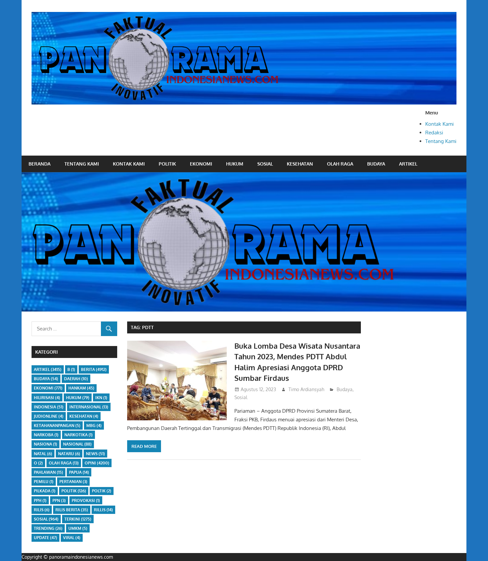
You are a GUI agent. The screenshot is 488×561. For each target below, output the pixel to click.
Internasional (88, 406)
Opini (97, 462)
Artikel (408, 164)
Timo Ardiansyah (306, 389)
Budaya (376, 164)
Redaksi (434, 132)
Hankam (81, 388)
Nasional (77, 444)
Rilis (41, 509)
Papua (79, 472)
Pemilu (43, 481)
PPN (59, 500)
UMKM (77, 528)
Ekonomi (201, 164)
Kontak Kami (439, 124)
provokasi (86, 500)
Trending (48, 528)
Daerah (76, 378)
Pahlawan (48, 472)
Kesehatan (300, 164)
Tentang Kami (440, 141)
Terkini (77, 519)
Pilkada (44, 490)
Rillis (103, 509)
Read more (144, 446)
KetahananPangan (57, 425)
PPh (40, 500)
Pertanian (73, 481)
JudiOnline (48, 416)
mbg (94, 425)
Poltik (101, 490)
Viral (71, 537)
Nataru (69, 453)
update (45, 537)
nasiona (45, 444)
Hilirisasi (47, 397)
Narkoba (46, 434)
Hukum (234, 164)
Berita (94, 369)
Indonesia (48, 406)
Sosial (265, 164)
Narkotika (78, 434)
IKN (101, 397)
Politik (167, 164)
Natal (43, 453)
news (95, 453)
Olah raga (340, 164)
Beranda (39, 164)
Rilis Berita (71, 509)
